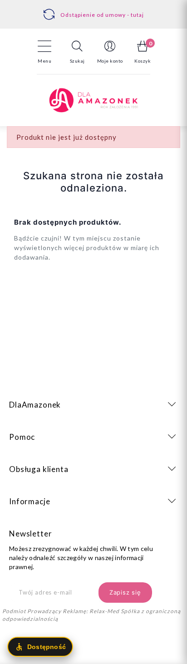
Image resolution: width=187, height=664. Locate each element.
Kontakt (96, 9)
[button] (77, 51)
